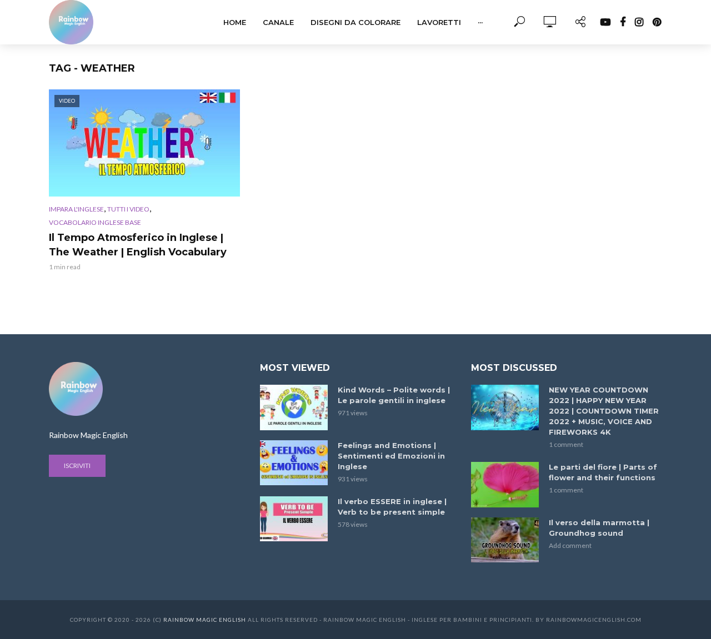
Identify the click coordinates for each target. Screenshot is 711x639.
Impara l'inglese (76, 209)
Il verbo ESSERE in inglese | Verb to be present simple (392, 506)
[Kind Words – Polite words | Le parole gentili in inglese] (294, 407)
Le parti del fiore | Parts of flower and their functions (603, 472)
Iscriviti (77, 465)
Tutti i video (128, 209)
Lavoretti (439, 22)
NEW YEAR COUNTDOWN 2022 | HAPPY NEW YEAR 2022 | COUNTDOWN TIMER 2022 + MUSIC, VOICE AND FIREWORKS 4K (604, 410)
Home (234, 22)
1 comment (566, 444)
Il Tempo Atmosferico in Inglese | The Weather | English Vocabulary (138, 245)
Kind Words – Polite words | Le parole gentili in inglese (394, 395)
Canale (278, 22)
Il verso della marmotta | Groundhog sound (599, 527)
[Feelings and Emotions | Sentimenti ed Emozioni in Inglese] (294, 462)
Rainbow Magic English (204, 619)
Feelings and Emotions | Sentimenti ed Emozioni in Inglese (391, 456)
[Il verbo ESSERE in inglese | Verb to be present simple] (294, 518)
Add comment (570, 545)
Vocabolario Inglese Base (95, 222)
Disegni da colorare (355, 22)
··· (480, 22)
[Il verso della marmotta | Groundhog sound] (505, 539)
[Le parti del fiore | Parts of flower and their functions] (505, 484)
